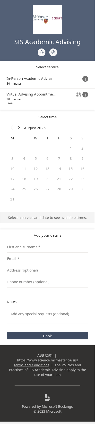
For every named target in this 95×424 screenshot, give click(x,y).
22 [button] (71, 178)
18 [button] (24, 178)
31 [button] (12, 199)
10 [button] (12, 168)
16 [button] (82, 168)
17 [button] (12, 178)
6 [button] (47, 158)
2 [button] (82, 148)
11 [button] (24, 168)
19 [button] (36, 178)
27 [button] (47, 188)
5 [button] (36, 158)
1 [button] (71, 148)
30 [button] (82, 188)
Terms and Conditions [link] (31, 365)
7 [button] (59, 158)
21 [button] (59, 178)
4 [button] (24, 158)
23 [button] (82, 178)
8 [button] (71, 158)
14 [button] (59, 168)
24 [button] (12, 188)
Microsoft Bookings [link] (57, 406)
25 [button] (24, 188)
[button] (12, 128)
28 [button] (59, 188)
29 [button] (71, 188)
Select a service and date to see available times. (47, 217)
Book (47, 335)
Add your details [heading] (47, 235)
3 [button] (12, 158)
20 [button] (47, 178)
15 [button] (71, 168)
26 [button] (36, 188)
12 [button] (36, 168)
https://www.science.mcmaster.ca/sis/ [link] (47, 360)
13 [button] (47, 168)
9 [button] (82, 158)
